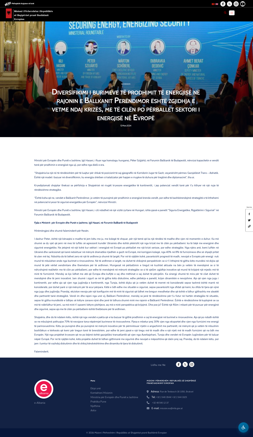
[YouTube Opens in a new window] (242, 3)
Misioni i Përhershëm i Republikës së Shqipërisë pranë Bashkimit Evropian (33, 15)
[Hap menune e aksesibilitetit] (243, 427)
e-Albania (39, 403)
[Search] (225, 13)
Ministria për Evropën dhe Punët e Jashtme (114, 397)
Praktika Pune (98, 401)
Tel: (169, 397)
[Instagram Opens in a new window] (236, 3)
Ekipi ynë (95, 388)
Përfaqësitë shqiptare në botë (23, 3)
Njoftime (95, 406)
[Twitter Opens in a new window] (229, 3)
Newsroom (125, 84)
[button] (249, 226)
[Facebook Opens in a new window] (222, 3)
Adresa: (172, 391)
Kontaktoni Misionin (101, 393)
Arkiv (93, 410)
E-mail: (167, 408)
